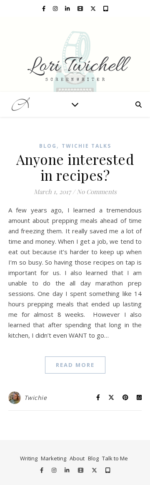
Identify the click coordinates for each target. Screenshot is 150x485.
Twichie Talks (86, 145)
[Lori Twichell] (75, 54)
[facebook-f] (44, 8)
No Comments (97, 191)
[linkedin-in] (68, 8)
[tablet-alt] (105, 8)
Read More (75, 365)
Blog (48, 145)
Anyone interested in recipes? (75, 167)
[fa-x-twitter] (93, 8)
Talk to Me (115, 458)
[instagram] (56, 8)
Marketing (53, 458)
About (77, 458)
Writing (29, 458)
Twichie (35, 398)
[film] (81, 8)
